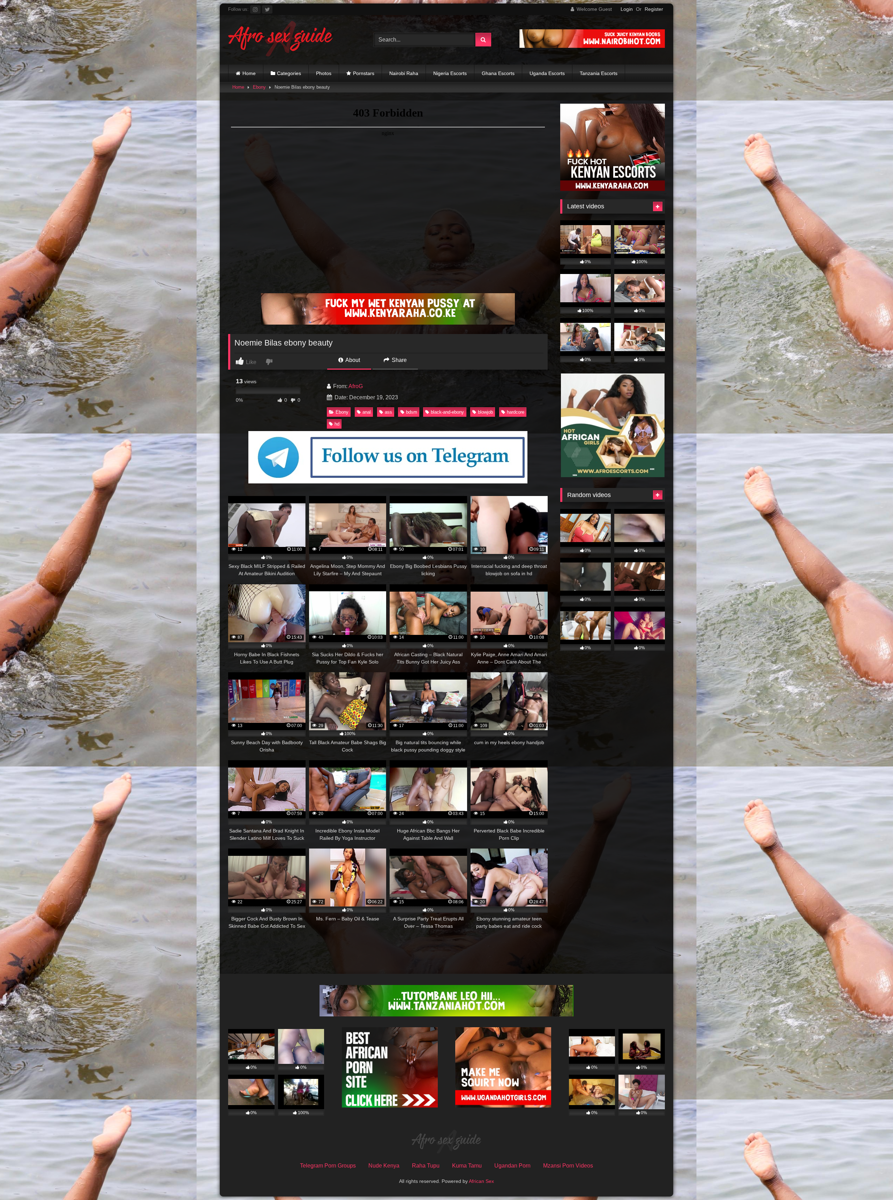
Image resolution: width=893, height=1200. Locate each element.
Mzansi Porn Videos (568, 1166)
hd (337, 424)
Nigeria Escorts (450, 73)
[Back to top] (871, 1179)
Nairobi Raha (403, 73)
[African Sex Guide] (280, 40)
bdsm (411, 412)
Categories (289, 73)
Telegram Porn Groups (328, 1166)
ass (388, 412)
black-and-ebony (447, 412)
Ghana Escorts (498, 73)
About (352, 360)
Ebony (259, 87)
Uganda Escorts (547, 73)
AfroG (355, 386)
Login (627, 9)
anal (366, 412)
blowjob (485, 412)
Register (654, 9)
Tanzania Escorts (598, 73)
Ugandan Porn (512, 1166)
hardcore (515, 412)
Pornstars (363, 73)
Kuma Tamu (467, 1166)
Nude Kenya (383, 1166)
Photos (323, 73)
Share (398, 360)
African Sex (481, 1181)
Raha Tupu (426, 1166)
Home (249, 73)
